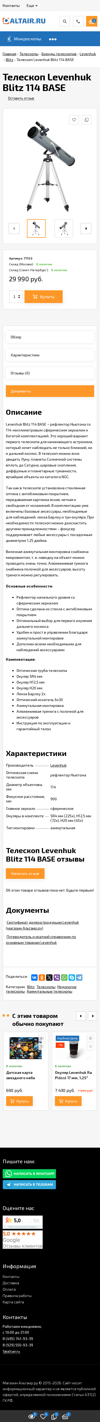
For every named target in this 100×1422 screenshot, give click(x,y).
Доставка (11, 1283)
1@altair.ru (11, 1351)
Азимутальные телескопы (49, 991)
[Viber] (57, 977)
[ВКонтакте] (34, 977)
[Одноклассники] (42, 977)
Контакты (11, 1276)
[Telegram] (79, 977)
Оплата (9, 1289)
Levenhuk (58, 765)
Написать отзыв (25, 873)
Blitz (31, 986)
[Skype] (72, 977)
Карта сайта (13, 1302)
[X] (49, 977)
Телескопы (46, 986)
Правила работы (17, 1295)
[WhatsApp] (64, 977)
